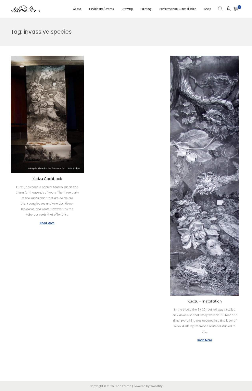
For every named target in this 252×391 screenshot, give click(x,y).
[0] (235, 8)
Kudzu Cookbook (47, 178)
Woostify (156, 386)
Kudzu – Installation (205, 301)
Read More (47, 223)
